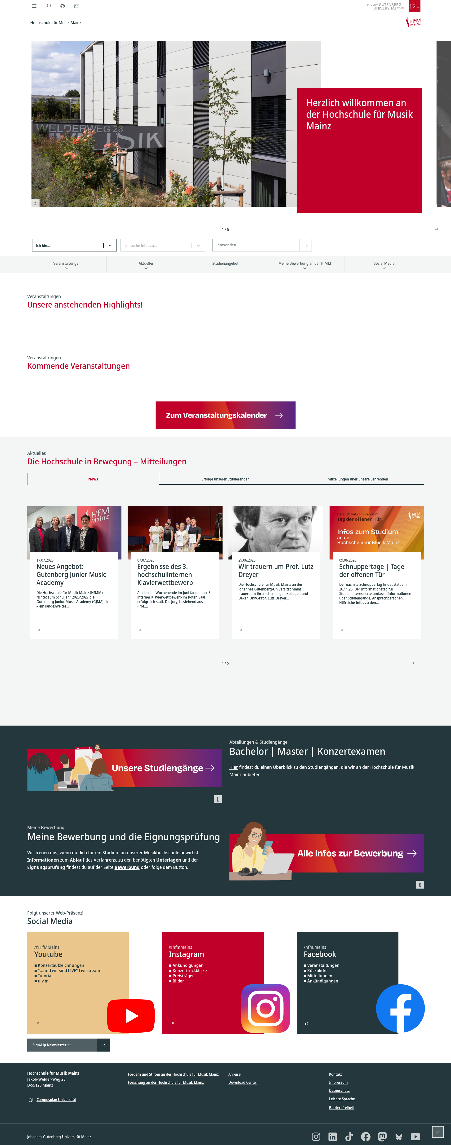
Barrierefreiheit (341, 1107)
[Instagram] (316, 1136)
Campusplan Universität (56, 1099)
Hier (233, 767)
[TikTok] (349, 1136)
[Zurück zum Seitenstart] (438, 1132)
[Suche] (48, 6)
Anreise (234, 1074)
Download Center (242, 1082)
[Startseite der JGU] (393, 6)
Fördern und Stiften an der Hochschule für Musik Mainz (173, 1074)
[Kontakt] (77, 6)
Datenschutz (339, 1090)
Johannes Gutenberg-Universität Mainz (59, 1136)
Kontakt (335, 1074)
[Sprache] (63, 6)
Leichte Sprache (342, 1098)
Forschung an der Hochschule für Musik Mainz (166, 1082)
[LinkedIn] (332, 1136)
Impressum (338, 1082)
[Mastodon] (382, 1136)
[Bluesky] (399, 1136)
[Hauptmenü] (34, 6)
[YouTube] (415, 1136)
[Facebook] (366, 1136)
